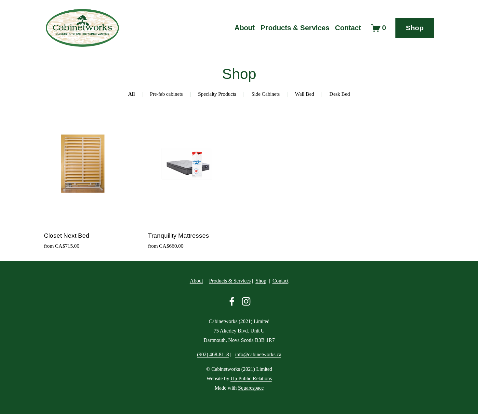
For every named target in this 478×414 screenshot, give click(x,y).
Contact (348, 28)
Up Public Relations (251, 378)
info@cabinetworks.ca (258, 354)
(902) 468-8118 (213, 354)
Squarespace (251, 388)
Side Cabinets (265, 94)
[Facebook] (231, 301)
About (244, 28)
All (131, 94)
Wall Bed (304, 94)
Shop (415, 27)
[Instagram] (246, 301)
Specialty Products (217, 94)
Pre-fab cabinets (166, 94)
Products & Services (230, 280)
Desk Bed (339, 94)
